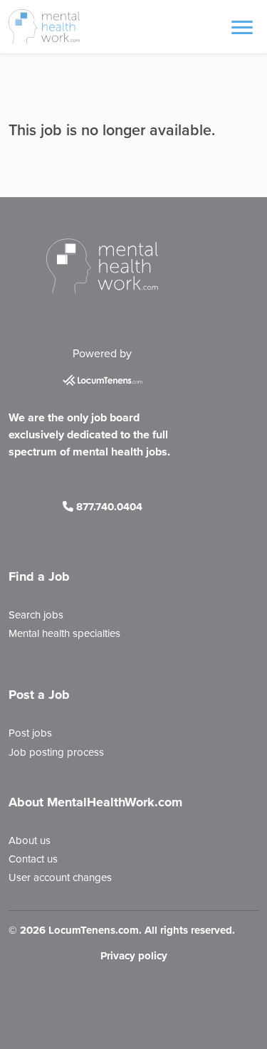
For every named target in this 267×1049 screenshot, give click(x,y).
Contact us (33, 859)
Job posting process (56, 752)
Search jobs (36, 615)
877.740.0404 (107, 507)
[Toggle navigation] (242, 26)
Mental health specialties (64, 633)
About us (30, 840)
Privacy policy (133, 956)
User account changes (60, 877)
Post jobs (30, 733)
